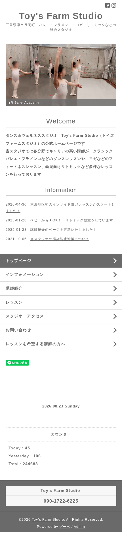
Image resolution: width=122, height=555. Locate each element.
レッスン (14, 302)
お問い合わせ (18, 330)
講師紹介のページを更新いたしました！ (63, 230)
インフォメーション (25, 274)
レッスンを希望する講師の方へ (35, 343)
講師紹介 (14, 288)
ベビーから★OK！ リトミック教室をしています (71, 220)
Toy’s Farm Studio (48, 520)
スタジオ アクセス (25, 316)
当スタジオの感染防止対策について (59, 239)
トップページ (18, 260)
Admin (79, 527)
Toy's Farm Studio (61, 16)
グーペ (64, 527)
